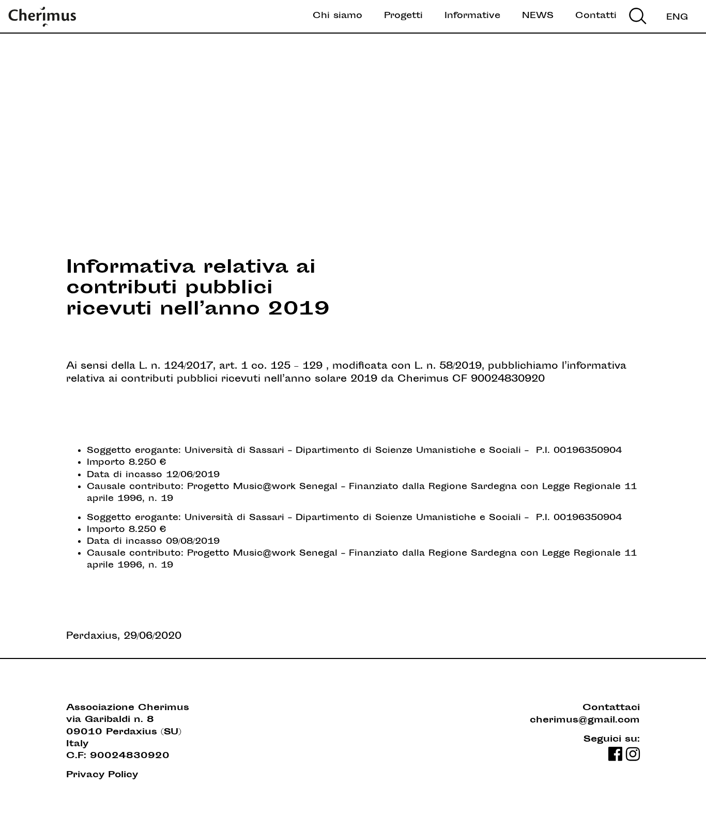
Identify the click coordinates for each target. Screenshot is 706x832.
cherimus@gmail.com (585, 720)
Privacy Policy (102, 775)
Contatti (596, 16)
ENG (677, 17)
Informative (472, 16)
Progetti (403, 16)
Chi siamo (337, 16)
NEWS (538, 16)
